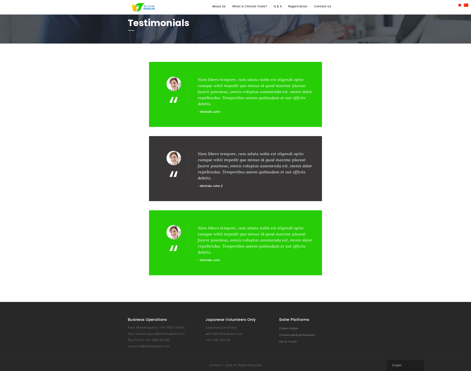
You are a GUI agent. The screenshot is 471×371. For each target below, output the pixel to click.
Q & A (278, 6)
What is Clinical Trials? (249, 6)
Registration (297, 6)
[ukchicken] (157, 7)
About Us (219, 6)
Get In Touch (288, 341)
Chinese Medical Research (297, 335)
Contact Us (322, 6)
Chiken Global (288, 328)
